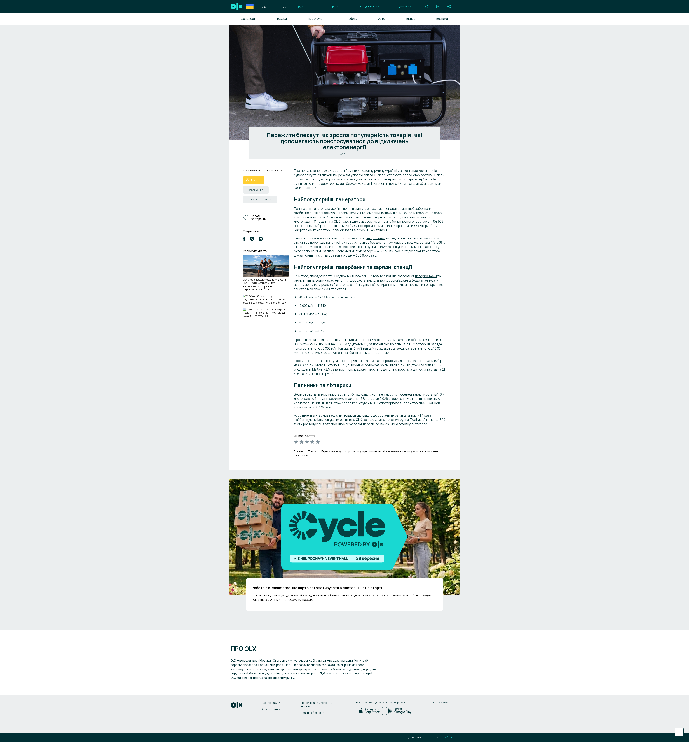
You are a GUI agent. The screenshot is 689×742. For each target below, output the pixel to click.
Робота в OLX (451, 737)
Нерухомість (316, 19)
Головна (298, 451)
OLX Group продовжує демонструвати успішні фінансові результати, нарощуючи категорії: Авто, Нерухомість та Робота (264, 284)
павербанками (426, 276)
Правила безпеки (312, 713)
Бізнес (410, 19)
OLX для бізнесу (369, 6)
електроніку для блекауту (340, 183)
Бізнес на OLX (271, 703)
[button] (427, 6)
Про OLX (335, 6)
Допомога (405, 6)
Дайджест (248, 19)
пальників (320, 394)
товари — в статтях (260, 199)
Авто (381, 19)
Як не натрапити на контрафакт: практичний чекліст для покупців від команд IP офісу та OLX (264, 313)
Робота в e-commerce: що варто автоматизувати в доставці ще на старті (317, 587)
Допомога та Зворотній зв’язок (316, 704)
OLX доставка (271, 709)
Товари (281, 19)
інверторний (375, 238)
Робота (352, 19)
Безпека (442, 19)
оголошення (256, 189)
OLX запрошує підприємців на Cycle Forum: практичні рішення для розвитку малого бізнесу (265, 299)
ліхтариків (320, 415)
